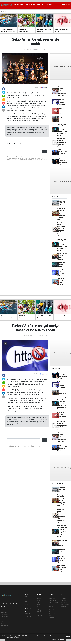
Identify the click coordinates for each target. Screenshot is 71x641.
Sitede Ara (64, 598)
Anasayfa (3, 11)
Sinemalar (52, 610)
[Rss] (17, 603)
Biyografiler (64, 602)
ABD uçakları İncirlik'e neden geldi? (61, 202)
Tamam (61, 639)
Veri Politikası (4, 616)
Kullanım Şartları (5, 622)
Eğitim (28, 4)
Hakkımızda (4, 612)
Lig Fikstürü (52, 606)
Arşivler (29, 608)
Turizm (39, 613)
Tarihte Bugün (53, 608)
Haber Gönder (4, 625)
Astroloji (63, 606)
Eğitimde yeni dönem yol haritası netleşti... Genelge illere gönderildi (62, 142)
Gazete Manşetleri (52, 616)
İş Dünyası (49, 4)
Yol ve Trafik (52, 600)
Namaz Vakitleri (53, 602)
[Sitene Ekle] (5, 606)
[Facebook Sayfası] (2, 603)
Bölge (33, 4)
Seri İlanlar (52, 612)
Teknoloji (39, 615)
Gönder (44, 151)
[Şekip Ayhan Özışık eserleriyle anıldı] (25, 68)
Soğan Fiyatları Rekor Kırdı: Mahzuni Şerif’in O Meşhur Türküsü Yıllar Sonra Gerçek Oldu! (61, 214)
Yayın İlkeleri (4, 614)
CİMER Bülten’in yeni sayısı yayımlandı (61, 264)
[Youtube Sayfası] (11, 603)
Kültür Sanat (40, 612)
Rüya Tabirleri (65, 604)
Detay (54, 639)
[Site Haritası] (2, 606)
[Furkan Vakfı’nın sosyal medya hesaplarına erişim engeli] (25, 355)
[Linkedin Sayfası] (14, 603)
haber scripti (3, 637)
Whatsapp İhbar (5, 623)
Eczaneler (52, 604)
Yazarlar (29, 605)
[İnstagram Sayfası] (7, 603)
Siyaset (22, 4)
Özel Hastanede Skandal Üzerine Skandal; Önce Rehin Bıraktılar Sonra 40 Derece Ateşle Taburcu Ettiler (62, 129)
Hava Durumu (53, 598)
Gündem (16, 4)
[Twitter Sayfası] (4, 603)
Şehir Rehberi (52, 613)
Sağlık (38, 4)
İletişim (29, 616)
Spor (42, 4)
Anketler (63, 600)
